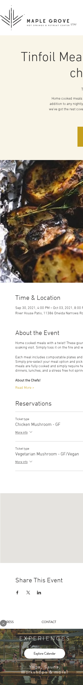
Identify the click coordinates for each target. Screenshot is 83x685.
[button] (3, 623)
